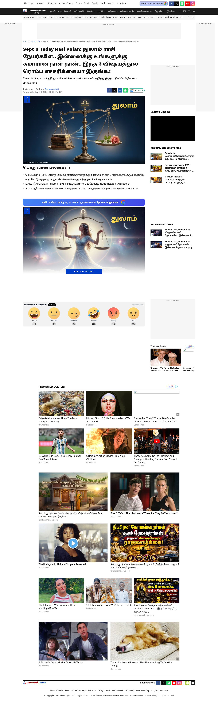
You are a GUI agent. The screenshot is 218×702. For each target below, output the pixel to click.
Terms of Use (71, 691)
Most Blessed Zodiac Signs (69, 17)
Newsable (41, 3)
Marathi (111, 3)
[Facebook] (171, 3)
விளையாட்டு (127, 11)
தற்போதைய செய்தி (60, 11)
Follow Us (139, 90)
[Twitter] (176, 3)
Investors (164, 691)
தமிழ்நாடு (79, 11)
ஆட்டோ (101, 11)
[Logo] (35, 11)
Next (193, 17)
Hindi (102, 3)
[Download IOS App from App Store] (192, 683)
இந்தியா (171, 11)
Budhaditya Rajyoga (108, 17)
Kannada (52, 3)
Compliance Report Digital (146, 691)
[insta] (192, 3)
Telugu (78, 3)
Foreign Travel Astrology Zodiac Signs (173, 17)
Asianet (34, 682)
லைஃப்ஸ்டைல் (144, 11)
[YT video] (187, 3)
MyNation (121, 3)
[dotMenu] (180, 11)
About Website (56, 691)
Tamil (86, 3)
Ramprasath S (52, 89)
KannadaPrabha (66, 3)
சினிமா (91, 11)
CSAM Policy (97, 691)
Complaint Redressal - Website (119, 691)
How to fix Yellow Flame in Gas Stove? (137, 17)
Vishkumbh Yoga (90, 17)
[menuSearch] (194, 11)
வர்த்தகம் (113, 11)
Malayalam (29, 3)
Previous (188, 17)
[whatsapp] (182, 3)
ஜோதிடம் (159, 11)
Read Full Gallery (84, 271)
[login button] (185, 11)
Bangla (95, 3)
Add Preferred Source (151, 3)
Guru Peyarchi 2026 (45, 17)
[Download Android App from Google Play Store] (187, 683)
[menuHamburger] (189, 11)
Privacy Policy (85, 691)
